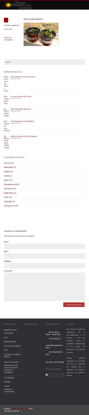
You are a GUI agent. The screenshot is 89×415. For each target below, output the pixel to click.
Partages (7, 382)
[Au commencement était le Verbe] (6, 100)
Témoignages (9, 377)
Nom (6, 242)
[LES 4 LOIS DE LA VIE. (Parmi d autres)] (6, 84)
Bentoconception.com (20, 409)
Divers (6, 180)
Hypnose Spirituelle (11, 362)
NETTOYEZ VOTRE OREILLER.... (21, 109)
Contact (7, 386)
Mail (6, 251)
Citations (7, 171)
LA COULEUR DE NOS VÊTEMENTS (22, 121)
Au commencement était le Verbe (21, 96)
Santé (6, 197)
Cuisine (7, 176)
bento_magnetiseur (13, 25)
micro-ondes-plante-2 (33, 19)
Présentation (8, 333)
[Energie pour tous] (18, 5)
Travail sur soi (9, 206)
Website (7, 261)
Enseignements (10, 184)
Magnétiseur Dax (10, 330)
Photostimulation (10, 342)
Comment (8, 271)
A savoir (7, 163)
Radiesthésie (9, 193)
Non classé (8, 189)
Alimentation (8, 167)
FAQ (5, 350)
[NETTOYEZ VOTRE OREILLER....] (6, 112)
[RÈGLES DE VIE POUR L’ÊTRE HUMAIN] (6, 142)
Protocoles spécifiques (12, 346)
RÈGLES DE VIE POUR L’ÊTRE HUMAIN (24, 136)
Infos (6, 337)
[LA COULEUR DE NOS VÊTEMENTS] (6, 126)
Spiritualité (8, 201)
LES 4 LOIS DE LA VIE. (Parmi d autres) (23, 77)
